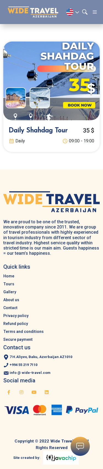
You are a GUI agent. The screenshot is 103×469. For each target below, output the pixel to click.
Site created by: (26, 458)
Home (8, 276)
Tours (8, 284)
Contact (10, 308)
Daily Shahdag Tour (38, 130)
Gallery (9, 292)
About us (11, 300)
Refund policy (15, 323)
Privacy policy (16, 315)
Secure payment (18, 339)
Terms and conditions (23, 331)
